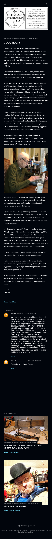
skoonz (13, 314)
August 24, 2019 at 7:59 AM (32, 361)
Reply (13, 356)
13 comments (14, 452)
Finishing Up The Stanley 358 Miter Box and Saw (23, 447)
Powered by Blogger (28, 526)
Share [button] (6, 302)
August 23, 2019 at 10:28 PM (26, 314)
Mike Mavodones (16, 361)
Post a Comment (15, 510)
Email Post (12, 302)
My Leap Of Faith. (15, 506)
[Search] (46, 3)
